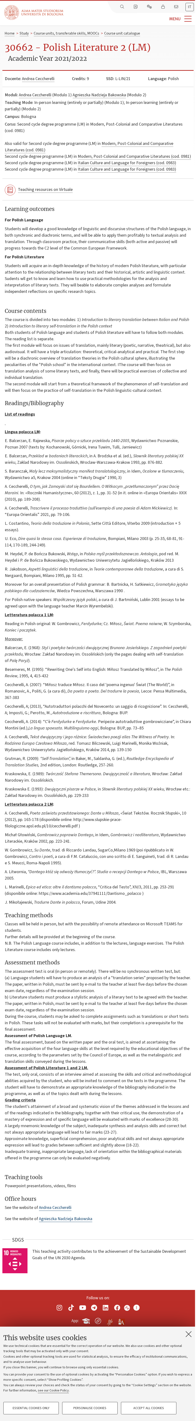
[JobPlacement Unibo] (109, 1320)
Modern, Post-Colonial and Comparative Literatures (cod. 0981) (134, 156)
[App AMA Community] (121, 1320)
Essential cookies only (31, 1408)
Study (24, 33)
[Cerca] (122, 7)
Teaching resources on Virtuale (45, 190)
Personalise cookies (89, 1408)
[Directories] (136, 7)
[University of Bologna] (34, 12)
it (189, 7)
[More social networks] (136, 1308)
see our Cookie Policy (53, 1390)
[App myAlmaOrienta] (98, 1320)
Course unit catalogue (122, 33)
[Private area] (163, 7)
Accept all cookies (148, 1408)
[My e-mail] (176, 7)
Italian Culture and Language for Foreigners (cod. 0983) (127, 163)
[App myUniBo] (86, 1320)
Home (10, 33)
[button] (130, 19)
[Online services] (150, 7)
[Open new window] (59, 1308)
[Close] (188, 1334)
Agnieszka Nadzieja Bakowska (99, 95)
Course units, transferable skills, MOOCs (66, 33)
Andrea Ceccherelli (38, 79)
